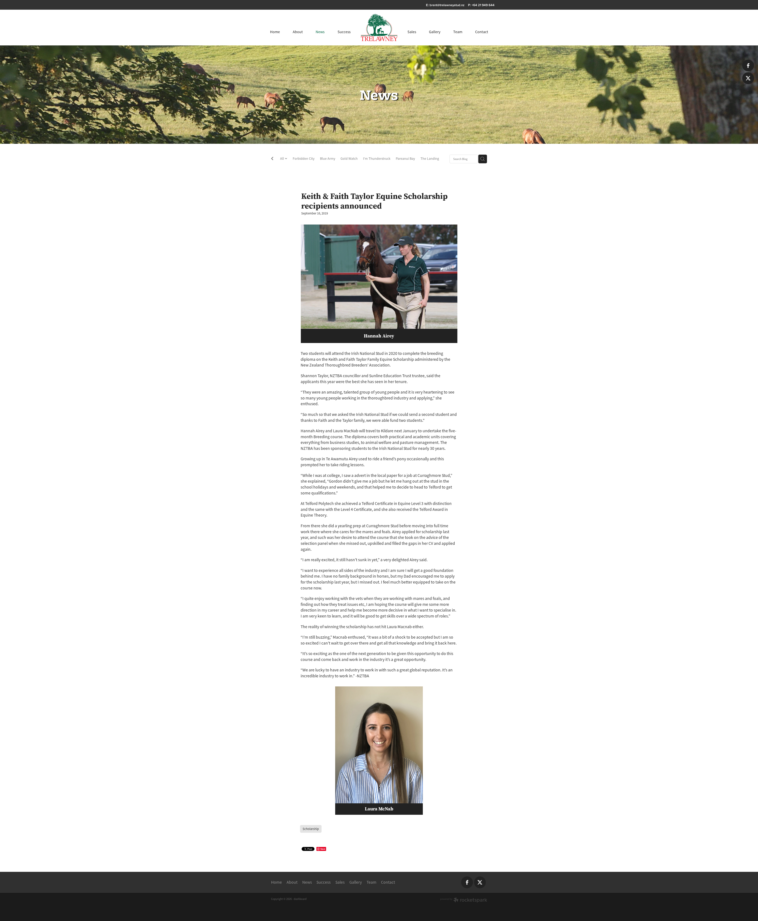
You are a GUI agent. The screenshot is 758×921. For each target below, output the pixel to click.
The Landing (429, 158)
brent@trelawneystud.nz (447, 5)
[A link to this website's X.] (748, 78)
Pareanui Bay (405, 158)
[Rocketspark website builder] (463, 900)
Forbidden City (303, 158)
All (282, 158)
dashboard (300, 899)
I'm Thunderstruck (376, 158)
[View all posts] (272, 159)
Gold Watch (349, 158)
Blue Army (327, 158)
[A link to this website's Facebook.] (748, 65)
